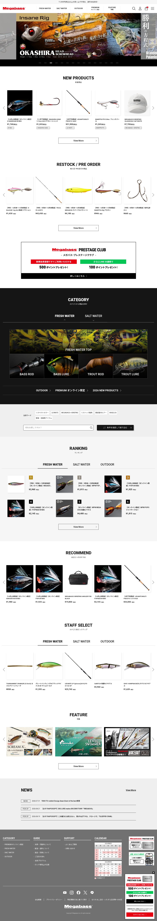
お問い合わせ (70, 848)
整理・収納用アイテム (44, 418)
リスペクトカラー (42, 413)
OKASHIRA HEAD (42, 128)
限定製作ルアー (101, 413)
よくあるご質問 (71, 844)
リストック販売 (86, 413)
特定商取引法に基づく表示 (77, 900)
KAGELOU (113, 413)
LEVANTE (70, 128)
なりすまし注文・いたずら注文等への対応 (107, 900)
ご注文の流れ (39, 857)
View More (78, 140)
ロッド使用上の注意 (42, 865)
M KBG (10, 128)
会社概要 (38, 900)
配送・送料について (42, 848)
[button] (4, 108)
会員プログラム (40, 861)
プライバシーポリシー (54, 900)
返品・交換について (42, 852)
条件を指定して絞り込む (117, 428)
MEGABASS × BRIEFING (132, 128)
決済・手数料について (43, 844)
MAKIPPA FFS (100, 128)
